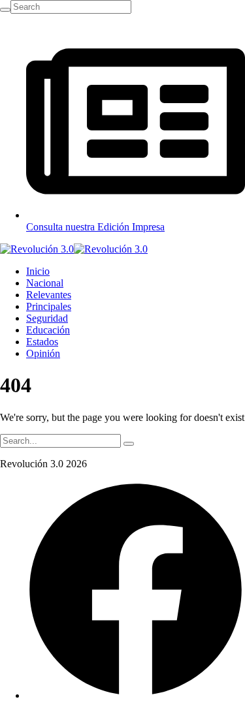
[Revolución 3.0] (74, 249)
